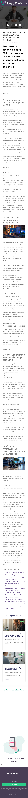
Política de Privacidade (11, 777)
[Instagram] (11, 773)
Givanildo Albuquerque (14, 42)
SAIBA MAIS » (7, 648)
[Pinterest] (17, 773)
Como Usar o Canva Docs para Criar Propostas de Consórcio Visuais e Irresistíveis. (13, 668)
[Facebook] (8, 773)
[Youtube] (14, 773)
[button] (26, 3)
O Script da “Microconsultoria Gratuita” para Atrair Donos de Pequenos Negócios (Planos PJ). (14, 635)
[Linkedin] (20, 773)
